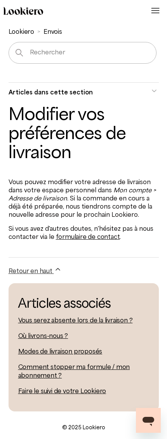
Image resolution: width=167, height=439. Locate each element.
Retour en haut (31, 271)
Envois (52, 32)
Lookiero (21, 32)
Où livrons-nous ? (43, 336)
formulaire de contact (88, 237)
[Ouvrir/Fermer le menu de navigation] (155, 11)
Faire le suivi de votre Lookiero (62, 391)
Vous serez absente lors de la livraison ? (75, 321)
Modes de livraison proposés (60, 352)
